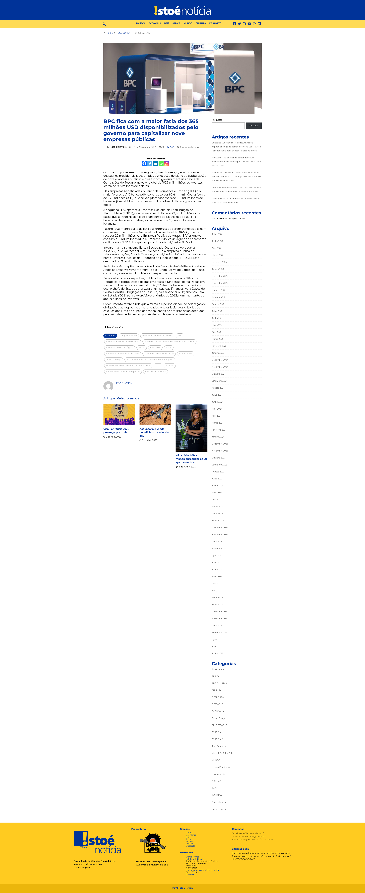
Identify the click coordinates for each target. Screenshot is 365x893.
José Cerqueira (219, 746)
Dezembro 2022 (220, 527)
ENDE (141, 347)
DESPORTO (215, 23)
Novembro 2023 (220, 450)
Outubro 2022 (219, 541)
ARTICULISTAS (219, 683)
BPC (180, 335)
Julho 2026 (217, 234)
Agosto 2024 (218, 388)
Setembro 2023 (219, 464)
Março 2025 (217, 339)
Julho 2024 (217, 395)
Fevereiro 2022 (219, 597)
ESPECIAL (217, 732)
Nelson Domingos (221, 767)
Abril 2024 (217, 416)
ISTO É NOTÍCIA (118, 147)
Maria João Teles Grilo (222, 753)
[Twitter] (239, 23)
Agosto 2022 (218, 555)
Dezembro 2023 (220, 444)
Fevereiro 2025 (219, 346)
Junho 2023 (217, 485)
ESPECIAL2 (217, 739)
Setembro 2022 (219, 548)
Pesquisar (217, 120)
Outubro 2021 (218, 625)
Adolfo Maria (218, 669)
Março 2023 (217, 506)
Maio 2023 (217, 492)
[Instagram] (166, 163)
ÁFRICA (176, 23)
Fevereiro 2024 (219, 430)
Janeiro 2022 (218, 604)
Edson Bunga (218, 718)
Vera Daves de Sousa (155, 371)
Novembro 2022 (220, 534)
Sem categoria (219, 802)
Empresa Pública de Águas (119, 347)
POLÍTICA (140, 23)
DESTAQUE (217, 704)
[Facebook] (144, 163)
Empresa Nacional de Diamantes (122, 341)
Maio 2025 (217, 325)
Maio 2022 (217, 576)
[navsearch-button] (104, 23)
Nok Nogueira (219, 774)
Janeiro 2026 (218, 269)
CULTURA (201, 23)
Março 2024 (218, 423)
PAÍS (166, 23)
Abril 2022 (216, 583)
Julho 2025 (217, 311)
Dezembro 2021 (220, 611)
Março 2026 (217, 255)
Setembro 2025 (219, 297)
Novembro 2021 (220, 618)
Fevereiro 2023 (219, 513)
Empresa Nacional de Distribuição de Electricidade (169, 341)
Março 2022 (217, 590)
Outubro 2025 (218, 290)
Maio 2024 (217, 409)
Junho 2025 (217, 318)
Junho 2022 (217, 569)
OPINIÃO (216, 781)
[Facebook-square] (234, 23)
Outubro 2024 (219, 374)
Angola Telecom (129, 335)
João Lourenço (113, 359)
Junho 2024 (217, 402)
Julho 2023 (217, 478)
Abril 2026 (216, 248)
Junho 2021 (217, 653)
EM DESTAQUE (219, 725)
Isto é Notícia (185, 353)
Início (110, 33)
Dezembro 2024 (220, 360)
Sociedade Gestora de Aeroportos (123, 371)
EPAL (169, 347)
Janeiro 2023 (218, 520)
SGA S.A (170, 365)
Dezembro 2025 (220, 276)
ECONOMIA (155, 23)
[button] (226, 22)
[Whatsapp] (161, 163)
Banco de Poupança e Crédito (157, 335)
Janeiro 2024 (218, 437)
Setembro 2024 (219, 381)
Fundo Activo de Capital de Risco (122, 353)
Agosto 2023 (218, 471)
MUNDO (187, 23)
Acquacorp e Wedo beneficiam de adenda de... (139, 432)
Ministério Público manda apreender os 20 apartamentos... (176, 459)
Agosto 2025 (218, 304)
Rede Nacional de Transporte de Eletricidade (128, 365)
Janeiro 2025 (218, 353)
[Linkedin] (259, 23)
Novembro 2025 (220, 283)
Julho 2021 (217, 646)
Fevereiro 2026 (219, 262)
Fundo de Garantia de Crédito (159, 353)
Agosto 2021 (218, 639)
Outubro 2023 (219, 457)
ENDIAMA (155, 347)
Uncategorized (219, 809)
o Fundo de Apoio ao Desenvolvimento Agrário (149, 359)
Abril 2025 (216, 332)
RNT (158, 365)
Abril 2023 (216, 499)
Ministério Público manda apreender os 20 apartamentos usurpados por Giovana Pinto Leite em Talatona (236, 161)
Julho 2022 (217, 562)
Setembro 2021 (219, 632)
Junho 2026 (217, 241)
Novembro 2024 (220, 367)
